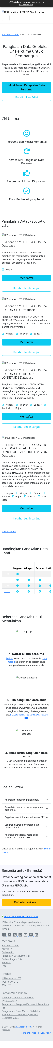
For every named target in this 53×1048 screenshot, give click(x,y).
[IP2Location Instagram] (31, 935)
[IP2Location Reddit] (15, 935)
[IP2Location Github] (20, 935)
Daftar (9, 658)
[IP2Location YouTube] (26, 935)
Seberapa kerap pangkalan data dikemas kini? (22, 826)
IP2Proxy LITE (35, 714)
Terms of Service (28, 1032)
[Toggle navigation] (6, 18)
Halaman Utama (10, 34)
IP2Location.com (26, 4)
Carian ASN (8, 952)
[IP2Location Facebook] (4, 935)
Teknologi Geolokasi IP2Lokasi (18, 997)
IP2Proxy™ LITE (10, 981)
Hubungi (6, 962)
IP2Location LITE (19, 714)
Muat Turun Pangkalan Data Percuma (26, 87)
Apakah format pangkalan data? (22, 799)
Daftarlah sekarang (26, 902)
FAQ (4, 965)
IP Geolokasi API (10, 1000)
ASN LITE (6, 985)
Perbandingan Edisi (12, 959)
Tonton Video (9, 531)
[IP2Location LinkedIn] (36, 935)
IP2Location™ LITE (11, 978)
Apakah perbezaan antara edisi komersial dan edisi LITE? (21, 836)
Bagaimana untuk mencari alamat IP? (25, 817)
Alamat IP (7, 948)
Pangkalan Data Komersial (16, 955)
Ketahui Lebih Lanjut (26, 288)
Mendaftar (26, 278)
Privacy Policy (44, 1032)
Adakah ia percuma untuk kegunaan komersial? (24, 808)
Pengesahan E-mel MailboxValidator (21, 1011)
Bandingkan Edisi (26, 97)
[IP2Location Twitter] (9, 935)
